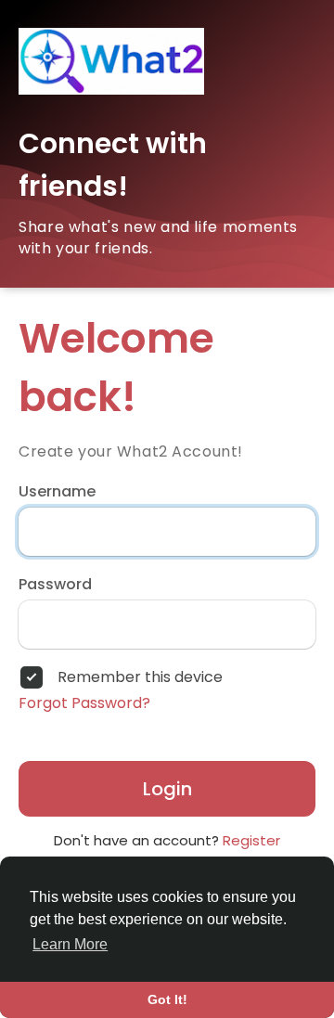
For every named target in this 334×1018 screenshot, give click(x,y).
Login (167, 789)
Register (251, 840)
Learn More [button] (70, 944)
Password (55, 584)
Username (57, 492)
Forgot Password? (84, 703)
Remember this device (140, 677)
